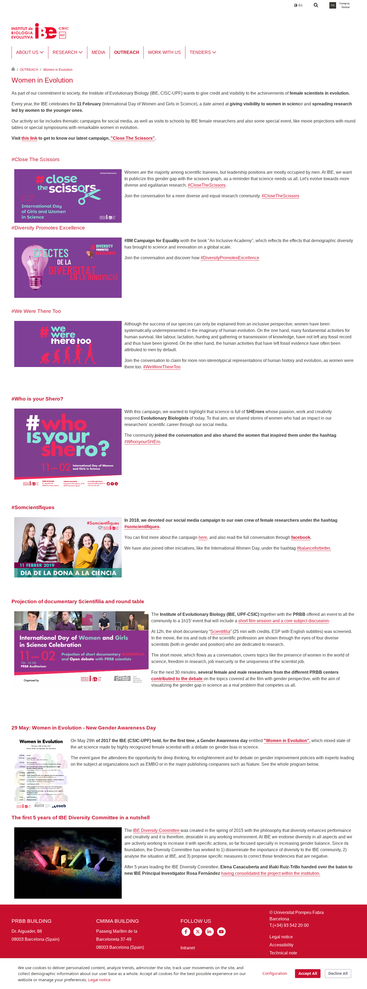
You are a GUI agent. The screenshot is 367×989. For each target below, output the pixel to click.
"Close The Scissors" (133, 138)
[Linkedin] (209, 931)
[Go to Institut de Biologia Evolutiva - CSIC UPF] (40, 30)
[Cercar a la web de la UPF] (316, 5)
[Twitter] (197, 931)
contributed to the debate (177, 678)
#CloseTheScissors (206, 185)
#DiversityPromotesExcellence (230, 257)
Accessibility (281, 945)
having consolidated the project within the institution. (270, 873)
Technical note (283, 953)
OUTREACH (29, 70)
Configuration (274, 973)
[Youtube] (221, 931)
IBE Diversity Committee (157, 830)
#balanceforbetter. (314, 548)
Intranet (188, 948)
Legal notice (281, 937)
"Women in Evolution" (286, 740)
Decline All (338, 973)
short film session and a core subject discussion (283, 620)
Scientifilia (220, 631)
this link (29, 138)
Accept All (307, 973)
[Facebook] (186, 931)
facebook (300, 537)
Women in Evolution (58, 70)
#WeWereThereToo (162, 367)
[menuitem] (30, 52)
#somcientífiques (141, 526)
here (203, 537)
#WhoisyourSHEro (142, 441)
